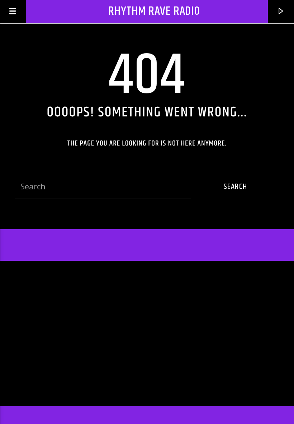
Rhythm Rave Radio (154, 11)
